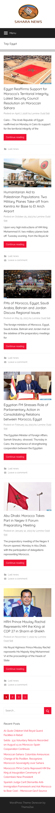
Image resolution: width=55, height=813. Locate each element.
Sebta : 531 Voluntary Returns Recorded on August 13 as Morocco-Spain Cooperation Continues (26, 744)
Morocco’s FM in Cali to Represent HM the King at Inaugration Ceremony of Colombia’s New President (27, 772)
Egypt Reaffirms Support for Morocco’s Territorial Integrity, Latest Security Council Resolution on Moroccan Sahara (26, 98)
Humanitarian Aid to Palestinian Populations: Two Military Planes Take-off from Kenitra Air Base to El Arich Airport (26, 201)
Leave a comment (17, 260)
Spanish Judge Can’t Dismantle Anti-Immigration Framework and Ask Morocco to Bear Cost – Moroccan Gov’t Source (27, 786)
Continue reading (15, 137)
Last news (13, 149)
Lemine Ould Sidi (40, 113)
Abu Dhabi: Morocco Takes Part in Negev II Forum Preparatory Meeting (24, 520)
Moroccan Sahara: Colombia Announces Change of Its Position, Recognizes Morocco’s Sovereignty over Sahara (26, 759)
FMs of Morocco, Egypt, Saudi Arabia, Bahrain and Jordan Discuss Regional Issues (26, 308)
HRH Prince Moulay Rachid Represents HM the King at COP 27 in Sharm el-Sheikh (24, 626)
